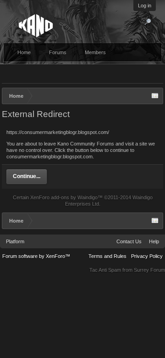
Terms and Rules (107, 256)
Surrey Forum (149, 270)
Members (95, 52)
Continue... (26, 176)
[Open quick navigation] (155, 96)
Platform (15, 241)
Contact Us (129, 241)
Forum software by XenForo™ (36, 256)
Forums (57, 52)
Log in (144, 5)
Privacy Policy (147, 256)
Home (24, 52)
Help (154, 241)
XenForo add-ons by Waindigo (64, 197)
